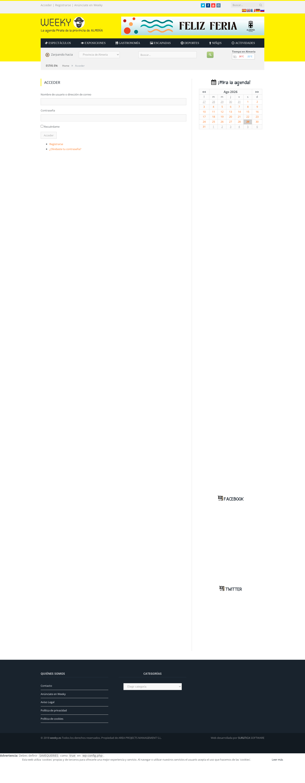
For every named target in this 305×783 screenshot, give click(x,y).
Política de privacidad (54, 710)
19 (222, 116)
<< (204, 92)
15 (247, 112)
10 (204, 112)
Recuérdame (52, 126)
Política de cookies (52, 719)
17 (204, 116)
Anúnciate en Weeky (88, 5)
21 (239, 116)
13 (230, 112)
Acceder (46, 5)
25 (213, 121)
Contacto (46, 686)
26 (222, 121)
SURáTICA (244, 738)
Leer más (277, 759)
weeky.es (55, 738)
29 (222, 102)
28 (213, 102)
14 (239, 112)
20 (230, 116)
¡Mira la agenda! (233, 83)
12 (222, 112)
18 (213, 116)
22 (247, 116)
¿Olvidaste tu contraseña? (65, 149)
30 (230, 102)
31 (239, 102)
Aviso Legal (47, 702)
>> (257, 92)
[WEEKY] (72, 23)
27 (204, 102)
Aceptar (261, 759)
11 (213, 112)
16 (257, 112)
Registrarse (63, 5)
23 (257, 116)
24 (204, 121)
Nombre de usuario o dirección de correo (66, 94)
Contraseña (48, 110)
